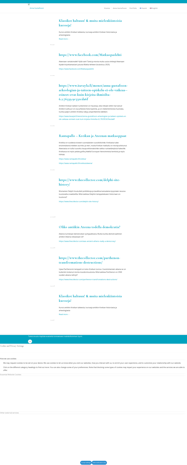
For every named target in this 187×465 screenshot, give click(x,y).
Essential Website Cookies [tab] (10, 374)
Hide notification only (99, 462)
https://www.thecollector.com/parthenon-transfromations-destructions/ (88, 279)
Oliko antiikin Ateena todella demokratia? (89, 227)
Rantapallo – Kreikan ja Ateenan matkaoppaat (92, 136)
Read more (63, 39)
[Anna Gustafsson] (36, 8)
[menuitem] (107, 8)
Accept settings (86, 462)
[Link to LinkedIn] (157, 1)
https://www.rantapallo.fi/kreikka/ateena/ (75, 163)
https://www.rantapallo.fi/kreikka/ (72, 159)
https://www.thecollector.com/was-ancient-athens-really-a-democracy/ (87, 241)
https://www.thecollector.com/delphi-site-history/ (79, 201)
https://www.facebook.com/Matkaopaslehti (90, 55)
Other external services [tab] (9, 413)
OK (30, 341)
